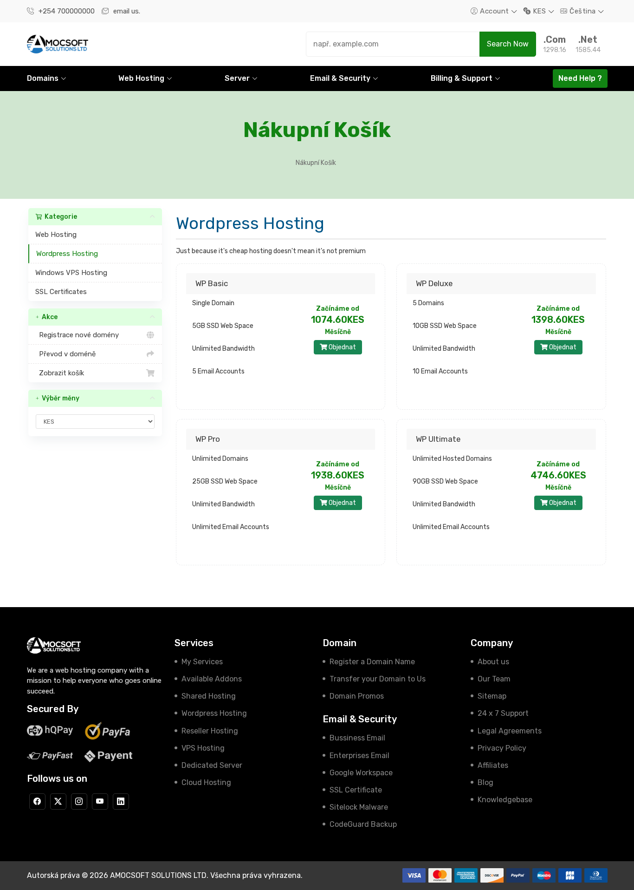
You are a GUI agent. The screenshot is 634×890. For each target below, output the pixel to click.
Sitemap (492, 696)
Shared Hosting (208, 696)
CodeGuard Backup (363, 824)
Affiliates (493, 765)
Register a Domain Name (372, 661)
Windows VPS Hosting (71, 272)
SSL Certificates (61, 292)
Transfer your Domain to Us (378, 678)
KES (539, 11)
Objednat (341, 347)
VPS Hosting (203, 748)
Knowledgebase (505, 799)
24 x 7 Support (503, 713)
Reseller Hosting (209, 730)
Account (494, 11)
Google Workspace (361, 772)
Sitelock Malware (359, 807)
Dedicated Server (211, 765)
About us (493, 661)
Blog (485, 782)
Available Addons (211, 678)
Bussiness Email (357, 737)
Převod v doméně (65, 354)
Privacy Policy (502, 748)
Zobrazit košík (59, 373)
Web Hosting (56, 234)
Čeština (583, 11)
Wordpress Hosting (67, 253)
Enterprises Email (359, 755)
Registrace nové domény (77, 335)
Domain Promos (357, 696)
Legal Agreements (510, 730)
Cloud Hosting (206, 782)
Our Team (494, 678)
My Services (202, 661)
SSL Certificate (356, 789)
